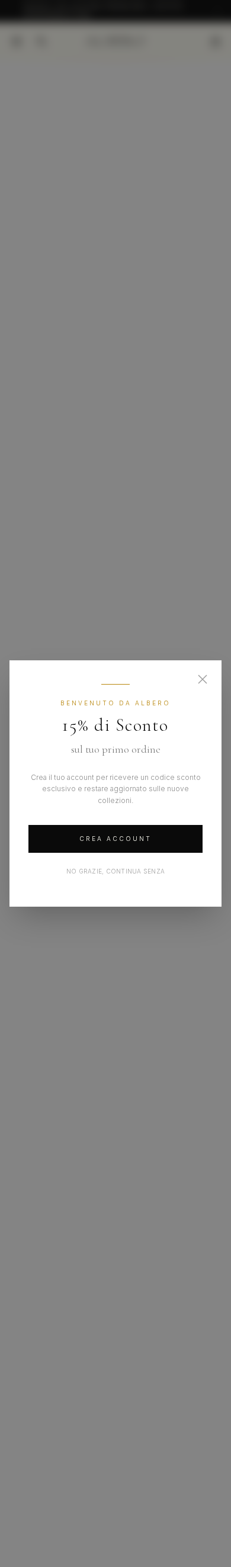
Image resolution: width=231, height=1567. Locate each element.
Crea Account (115, 838)
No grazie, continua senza (115, 871)
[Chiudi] (202, 679)
